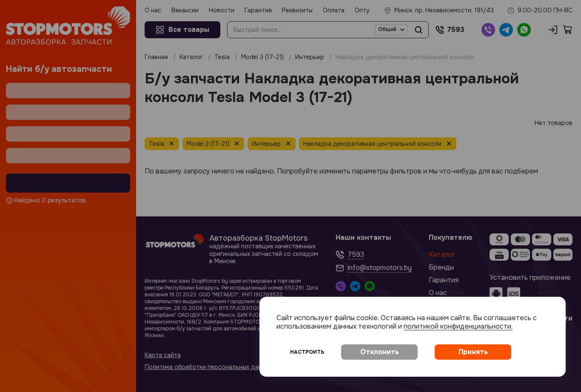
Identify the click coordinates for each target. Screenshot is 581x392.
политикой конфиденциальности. (458, 326)
